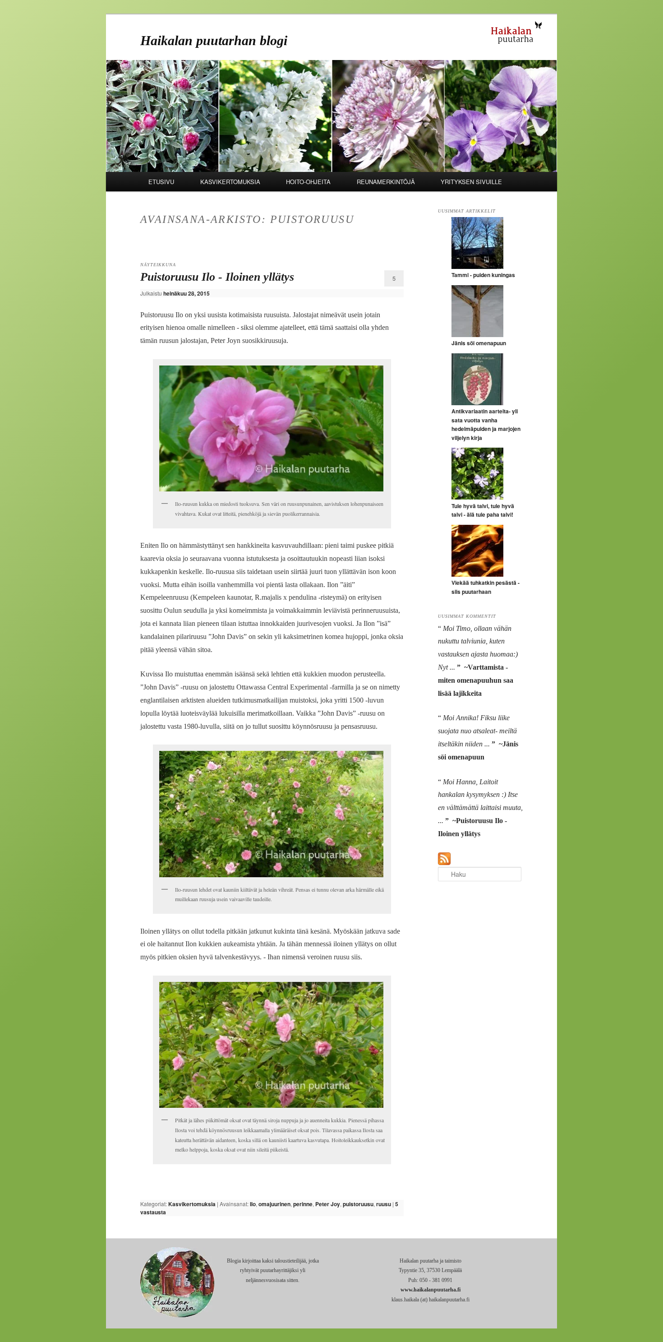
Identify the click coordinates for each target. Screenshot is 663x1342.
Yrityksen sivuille (471, 181)
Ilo (253, 1204)
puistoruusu (358, 1204)
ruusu (383, 1204)
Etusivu (161, 181)
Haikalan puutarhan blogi (213, 40)
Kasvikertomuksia (230, 181)
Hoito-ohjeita (308, 181)
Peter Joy (327, 1204)
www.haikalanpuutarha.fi (430, 1289)
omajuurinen (274, 1204)
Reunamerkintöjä (386, 181)
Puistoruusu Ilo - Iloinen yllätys (217, 276)
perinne (303, 1204)
